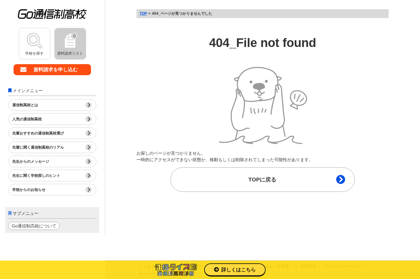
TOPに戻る (262, 179)
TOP (143, 13)
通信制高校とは (25, 105)
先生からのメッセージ (30, 161)
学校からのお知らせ (29, 190)
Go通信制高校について (34, 225)
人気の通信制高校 (27, 119)
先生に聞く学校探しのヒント (36, 175)
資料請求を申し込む (56, 69)
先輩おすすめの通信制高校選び (38, 133)
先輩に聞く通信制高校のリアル (38, 147)
